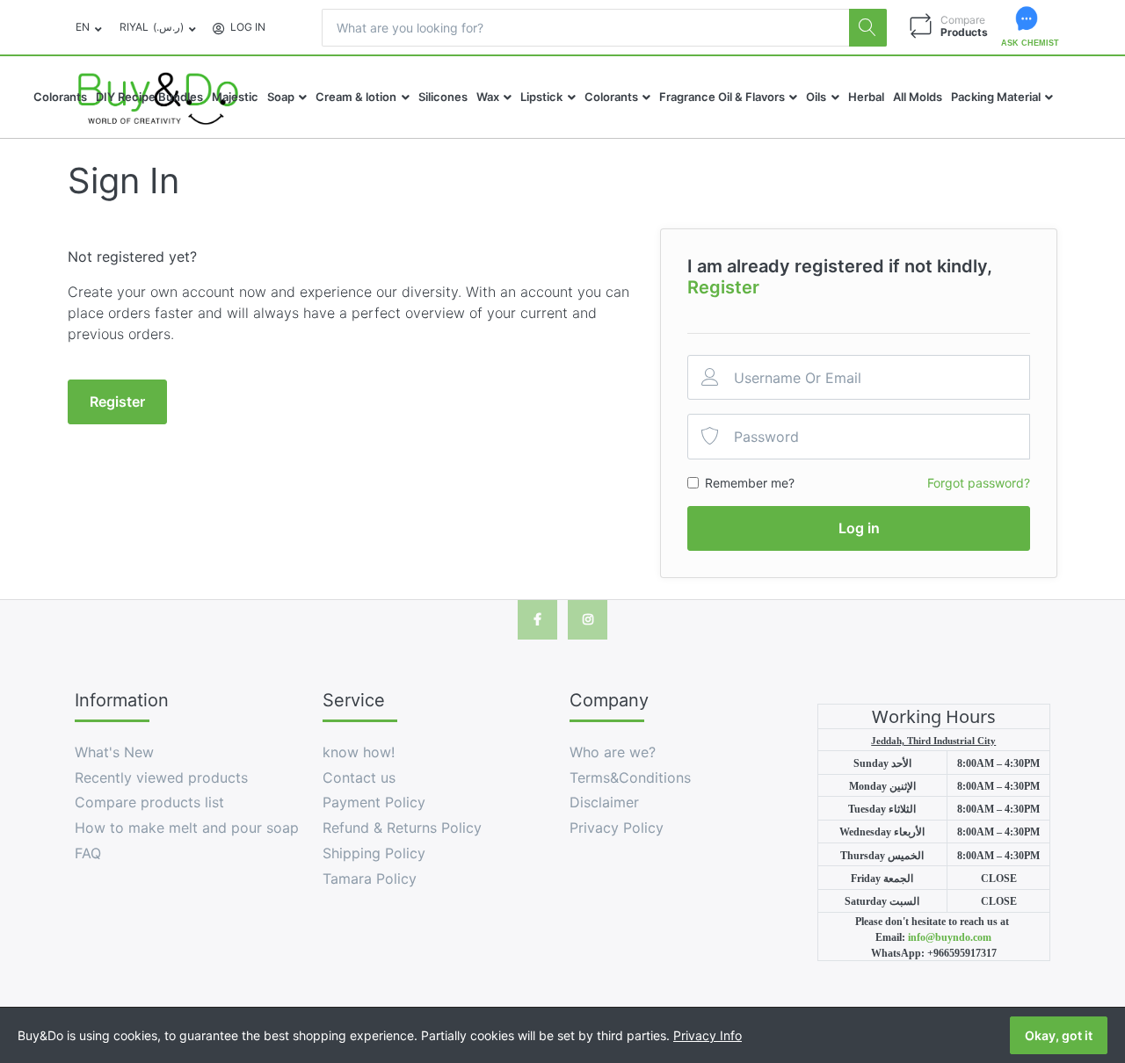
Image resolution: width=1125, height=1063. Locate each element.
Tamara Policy (370, 878)
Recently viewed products (161, 777)
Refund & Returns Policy (402, 827)
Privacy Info (707, 1035)
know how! (359, 752)
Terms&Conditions (630, 777)
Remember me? (750, 482)
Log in (859, 528)
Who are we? (613, 752)
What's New (114, 752)
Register (723, 287)
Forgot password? (978, 482)
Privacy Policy (617, 827)
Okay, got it (1058, 1035)
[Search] (868, 28)
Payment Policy (374, 802)
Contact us (359, 777)
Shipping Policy (374, 853)
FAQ (88, 853)
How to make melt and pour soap (187, 827)
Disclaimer (604, 802)
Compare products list (149, 802)
